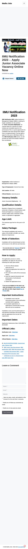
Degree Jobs (8, 345)
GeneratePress (21, 547)
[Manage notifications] (25, 546)
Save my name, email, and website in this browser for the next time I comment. (15, 398)
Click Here (15, 332)
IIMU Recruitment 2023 (18, 349)
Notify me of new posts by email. (12, 408)
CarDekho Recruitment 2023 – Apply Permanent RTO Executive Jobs (13, 352)
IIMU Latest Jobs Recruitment (12, 347)
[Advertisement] (14, 22)
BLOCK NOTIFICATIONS (10, 343)
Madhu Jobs (7, 3)
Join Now (21, 79)
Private (4, 291)
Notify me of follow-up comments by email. (12, 403)
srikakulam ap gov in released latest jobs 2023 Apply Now (12, 357)
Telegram (17, 248)
